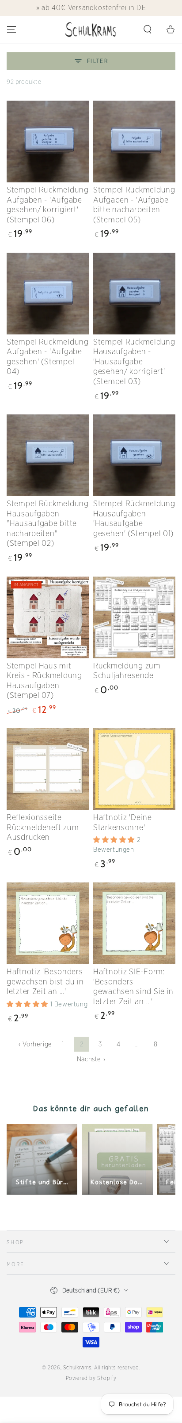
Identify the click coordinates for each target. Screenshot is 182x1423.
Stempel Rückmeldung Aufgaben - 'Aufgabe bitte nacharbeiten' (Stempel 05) (134, 204)
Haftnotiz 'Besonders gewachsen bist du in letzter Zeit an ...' (45, 981)
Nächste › (91, 1059)
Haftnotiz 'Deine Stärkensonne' (122, 822)
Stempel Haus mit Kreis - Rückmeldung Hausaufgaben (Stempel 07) (44, 680)
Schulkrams (77, 1367)
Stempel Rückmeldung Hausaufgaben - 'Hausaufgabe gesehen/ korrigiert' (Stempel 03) (134, 361)
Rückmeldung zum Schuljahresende (127, 670)
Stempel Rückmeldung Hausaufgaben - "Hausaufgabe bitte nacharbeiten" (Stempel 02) (48, 523)
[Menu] (11, 29)
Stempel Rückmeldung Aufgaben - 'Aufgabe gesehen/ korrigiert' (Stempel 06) (48, 204)
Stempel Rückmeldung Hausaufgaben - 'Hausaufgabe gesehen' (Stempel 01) (134, 518)
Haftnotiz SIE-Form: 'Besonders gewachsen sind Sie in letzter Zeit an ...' (133, 986)
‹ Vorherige (35, 1044)
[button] (147, 29)
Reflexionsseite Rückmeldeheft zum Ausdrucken (43, 827)
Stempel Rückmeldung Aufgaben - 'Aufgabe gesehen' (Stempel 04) (48, 356)
